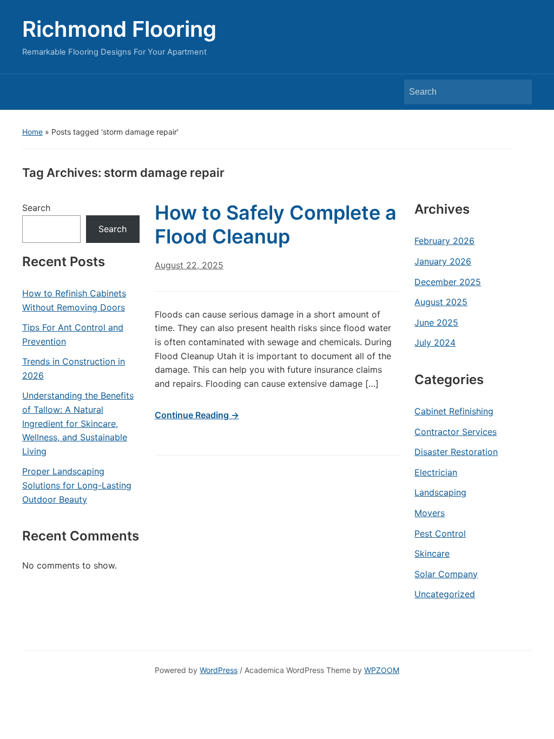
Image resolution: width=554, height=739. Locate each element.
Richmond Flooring (119, 29)
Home (32, 131)
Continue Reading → (197, 415)
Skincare (432, 553)
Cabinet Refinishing (453, 411)
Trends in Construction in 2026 (73, 368)
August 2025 (440, 301)
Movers (429, 512)
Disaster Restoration (456, 451)
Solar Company (446, 574)
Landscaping (440, 492)
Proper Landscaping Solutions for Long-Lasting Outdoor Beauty (76, 485)
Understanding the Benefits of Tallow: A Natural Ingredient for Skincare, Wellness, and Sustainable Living (78, 423)
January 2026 (442, 261)
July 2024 (435, 342)
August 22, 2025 (189, 265)
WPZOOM (381, 670)
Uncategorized (444, 594)
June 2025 (436, 322)
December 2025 (447, 281)
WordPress (219, 670)
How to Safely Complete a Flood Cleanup (276, 224)
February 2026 (444, 240)
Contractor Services (455, 431)
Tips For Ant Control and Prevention (72, 334)
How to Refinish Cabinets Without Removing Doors (74, 300)
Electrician (435, 472)
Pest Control (440, 533)
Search (518, 92)
